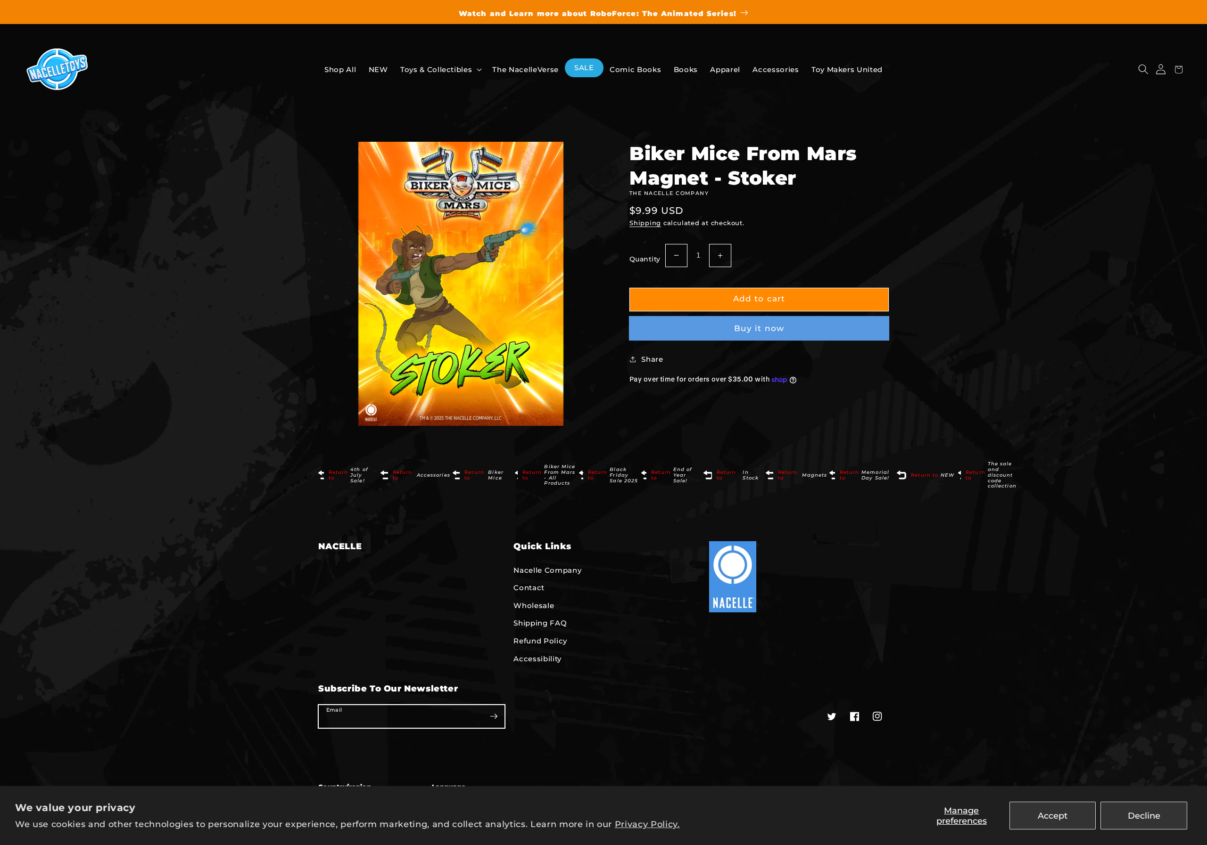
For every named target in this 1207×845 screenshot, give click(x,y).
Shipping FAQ (540, 622)
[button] (1143, 69)
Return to (348, 475)
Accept (1052, 816)
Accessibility (537, 658)
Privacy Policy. (647, 824)
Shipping (645, 223)
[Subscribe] (493, 716)
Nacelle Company (547, 570)
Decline (1144, 816)
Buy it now (759, 328)
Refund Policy (540, 640)
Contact (529, 587)
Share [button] (652, 359)
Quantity (645, 259)
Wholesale (533, 605)
